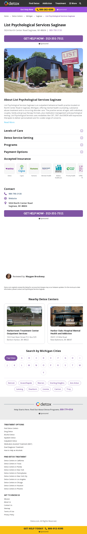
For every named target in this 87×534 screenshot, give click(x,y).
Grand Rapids (26, 383)
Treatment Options (14, 424)
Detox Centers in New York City (15, 476)
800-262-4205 (46, 9)
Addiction (47, 3)
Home (6, 16)
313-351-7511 (43, 38)
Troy (69, 389)
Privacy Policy (9, 515)
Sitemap (7, 508)
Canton (57, 389)
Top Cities (10, 358)
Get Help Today (43, 528)
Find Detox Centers (11, 428)
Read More (9, 122)
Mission (7, 499)
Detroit (11, 383)
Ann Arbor (74, 383)
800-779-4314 (66, 409)
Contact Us (8, 505)
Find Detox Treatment (15, 456)
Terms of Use (9, 511)
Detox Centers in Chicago (13, 482)
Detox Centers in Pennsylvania (15, 473)
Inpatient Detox (10, 438)
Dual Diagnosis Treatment (13, 447)
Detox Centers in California (14, 460)
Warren (41, 383)
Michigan (29, 16)
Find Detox (34, 3)
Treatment (60, 3)
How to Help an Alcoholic (13, 450)
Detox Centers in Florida (13, 467)
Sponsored (63, 9)
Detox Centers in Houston (13, 485)
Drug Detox (8, 431)
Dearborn (33, 389)
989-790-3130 (55, 30)
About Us (7, 502)
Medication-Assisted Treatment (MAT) (18, 444)
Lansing (19, 389)
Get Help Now (27, 9)
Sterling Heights (57, 383)
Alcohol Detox (9, 435)
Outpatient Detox (10, 441)
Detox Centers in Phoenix (13, 489)
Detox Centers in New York (14, 470)
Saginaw (39, 16)
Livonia (46, 389)
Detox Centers (17, 16)
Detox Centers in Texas (12, 464)
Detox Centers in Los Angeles (15, 479)
